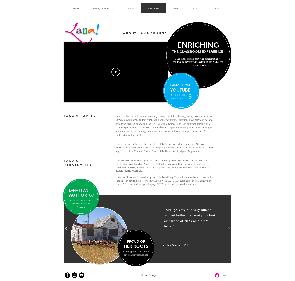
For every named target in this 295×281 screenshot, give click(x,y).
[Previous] (66, 229)
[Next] (229, 229)
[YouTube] (81, 275)
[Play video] (115, 72)
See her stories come (178, 96)
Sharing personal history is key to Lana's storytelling (136, 253)
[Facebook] (67, 275)
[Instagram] (74, 275)
